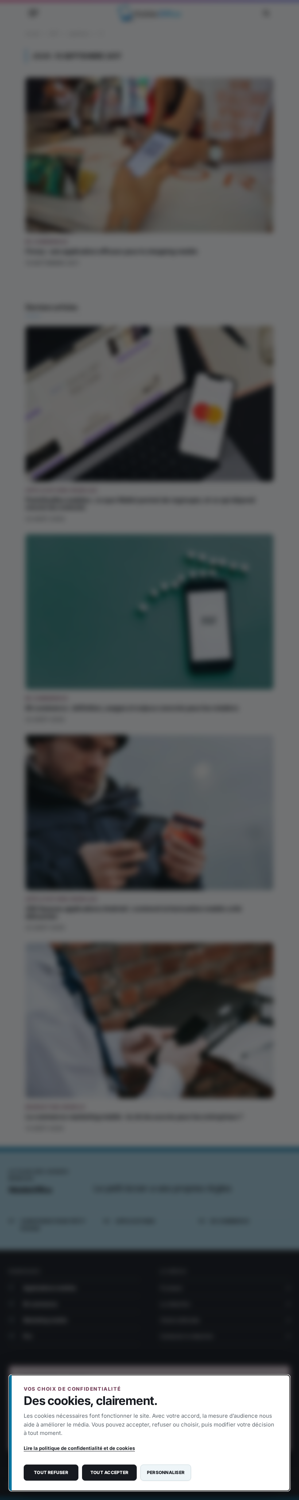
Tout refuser (51, 1472)
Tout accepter (109, 1472)
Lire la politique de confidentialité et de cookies (79, 1448)
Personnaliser (166, 1472)
